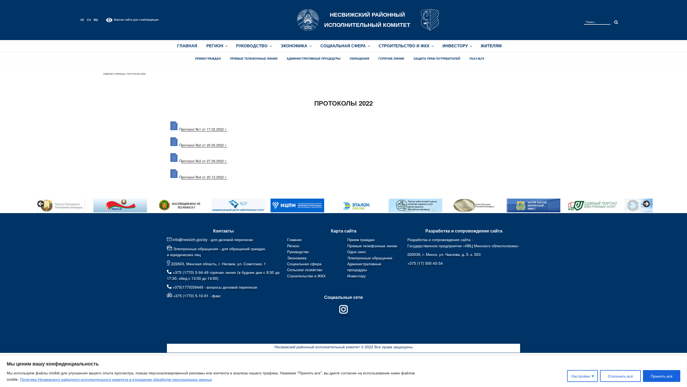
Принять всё (662, 376)
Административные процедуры (314, 58)
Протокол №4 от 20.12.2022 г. (203, 177)
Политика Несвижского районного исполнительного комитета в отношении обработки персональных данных (116, 379)
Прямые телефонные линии (253, 58)
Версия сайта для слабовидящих (135, 19)
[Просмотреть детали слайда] (61, 205)
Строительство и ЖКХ (404, 46)
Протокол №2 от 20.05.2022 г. (203, 145)
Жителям (491, 46)
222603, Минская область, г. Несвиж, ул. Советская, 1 (218, 263)
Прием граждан (208, 58)
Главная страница (114, 73)
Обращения (359, 58)
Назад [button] (41, 204)
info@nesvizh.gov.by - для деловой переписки (213, 239)
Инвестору (455, 46)
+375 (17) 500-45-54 (425, 263)
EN (89, 20)
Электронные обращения (369, 257)
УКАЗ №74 (476, 58)
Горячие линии (391, 58)
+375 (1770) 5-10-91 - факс (197, 295)
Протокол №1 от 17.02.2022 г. (203, 129)
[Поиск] (615, 22)
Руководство (252, 46)
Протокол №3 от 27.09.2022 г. (203, 160)
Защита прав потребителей (436, 58)
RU (96, 20)
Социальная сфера (343, 46)
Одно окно (356, 251)
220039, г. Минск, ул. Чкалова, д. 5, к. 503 (444, 254)
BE (82, 20)
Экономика (294, 46)
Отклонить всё (620, 376)
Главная (187, 46)
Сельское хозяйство (304, 269)
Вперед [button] (646, 204)
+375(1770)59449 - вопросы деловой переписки (215, 287)
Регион (214, 46)
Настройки (580, 376)
